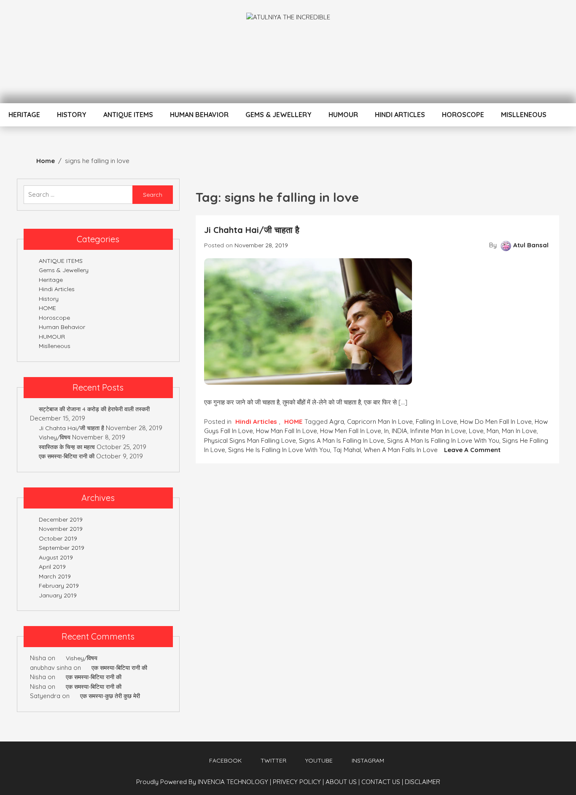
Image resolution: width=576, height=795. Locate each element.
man (493, 431)
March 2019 (55, 576)
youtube (319, 760)
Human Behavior (199, 114)
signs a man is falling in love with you (443, 440)
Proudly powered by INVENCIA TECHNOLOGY (203, 782)
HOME (293, 422)
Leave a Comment (472, 450)
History (71, 114)
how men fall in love (350, 431)
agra (336, 422)
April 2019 (52, 566)
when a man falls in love (401, 450)
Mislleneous (523, 114)
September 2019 (61, 547)
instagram (368, 760)
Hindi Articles (400, 114)
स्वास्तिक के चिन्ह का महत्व (67, 447)
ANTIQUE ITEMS (128, 114)
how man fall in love (286, 431)
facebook (225, 760)
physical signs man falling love (250, 440)
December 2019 (61, 519)
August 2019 (56, 557)
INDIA (399, 431)
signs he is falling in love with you (279, 450)
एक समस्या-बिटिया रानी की (66, 456)
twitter (273, 760)
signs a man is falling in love (341, 440)
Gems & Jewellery (278, 114)
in (386, 431)
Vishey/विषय (54, 437)
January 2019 (58, 595)
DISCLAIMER (422, 782)
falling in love (436, 422)
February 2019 (59, 585)
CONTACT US (382, 782)
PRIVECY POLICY (298, 782)
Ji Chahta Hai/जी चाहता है (251, 230)
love (476, 431)
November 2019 (61, 529)
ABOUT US (343, 782)
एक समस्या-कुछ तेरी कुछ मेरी (110, 696)
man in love (519, 431)
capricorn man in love (380, 422)
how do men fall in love (496, 422)
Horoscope (463, 114)
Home (45, 161)
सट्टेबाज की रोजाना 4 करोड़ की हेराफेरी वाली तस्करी (94, 409)
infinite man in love (438, 431)
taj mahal (347, 450)
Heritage (24, 114)
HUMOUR (343, 114)
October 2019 (58, 538)
